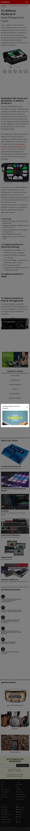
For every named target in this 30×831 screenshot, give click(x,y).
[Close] (27, 407)
